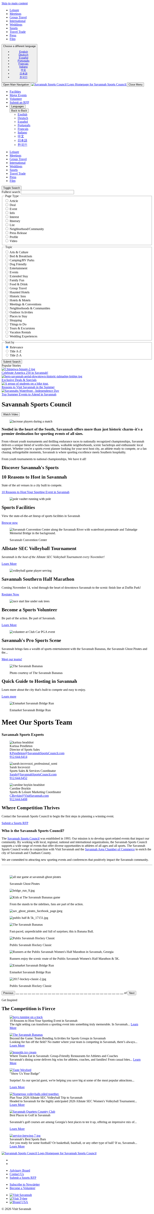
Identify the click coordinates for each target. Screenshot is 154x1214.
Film (12, 39)
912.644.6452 (18, 778)
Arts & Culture (18, 252)
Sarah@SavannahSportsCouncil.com (33, 774)
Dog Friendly (18, 264)
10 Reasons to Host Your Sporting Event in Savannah (35, 492)
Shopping (16, 320)
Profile (14, 237)
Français (23, 63)
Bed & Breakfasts (21, 256)
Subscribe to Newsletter (25, 1184)
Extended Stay (19, 276)
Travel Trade (18, 31)
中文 (23, 69)
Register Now (10, 594)
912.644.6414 (18, 756)
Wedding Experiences (23, 336)
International (17, 21)
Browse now (10, 522)
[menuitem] (23, 51)
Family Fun (17, 280)
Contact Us (17, 1174)
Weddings (16, 24)
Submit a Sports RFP (15, 823)
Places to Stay (18, 316)
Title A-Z (15, 351)
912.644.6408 (18, 799)
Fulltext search (11, 192)
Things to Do (18, 324)
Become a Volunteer (22, 1188)
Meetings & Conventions (25, 304)
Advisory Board (20, 1170)
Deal (13, 205)
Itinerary (15, 221)
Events (14, 272)
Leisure (14, 10)
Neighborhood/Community (27, 229)
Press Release (18, 233)
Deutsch (23, 54)
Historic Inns (18, 296)
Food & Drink (19, 284)
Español (23, 57)
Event (13, 209)
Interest (14, 217)
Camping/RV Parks (22, 260)
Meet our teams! (12, 659)
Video (13, 241)
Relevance (16, 347)
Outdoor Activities (21, 312)
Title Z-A (16, 355)
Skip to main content (15, 3)
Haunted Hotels (19, 292)
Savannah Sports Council (23, 838)
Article (13, 201)
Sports (14, 28)
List (12, 225)
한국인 (23, 77)
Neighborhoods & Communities (30, 308)
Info (12, 213)
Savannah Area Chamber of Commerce (110, 849)
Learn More (9, 563)
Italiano (23, 66)
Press (13, 35)
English (23, 51)
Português (23, 60)
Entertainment (18, 268)
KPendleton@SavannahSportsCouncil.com (37, 753)
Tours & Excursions (22, 328)
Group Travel (18, 17)
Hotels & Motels (20, 300)
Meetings (15, 13)
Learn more (9, 696)
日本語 (23, 73)
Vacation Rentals (20, 332)
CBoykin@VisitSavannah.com (29, 795)
